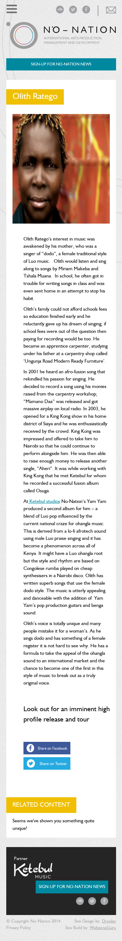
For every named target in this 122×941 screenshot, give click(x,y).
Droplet (109, 921)
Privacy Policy (18, 928)
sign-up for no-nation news (61, 64)
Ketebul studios (44, 501)
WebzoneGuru (103, 928)
